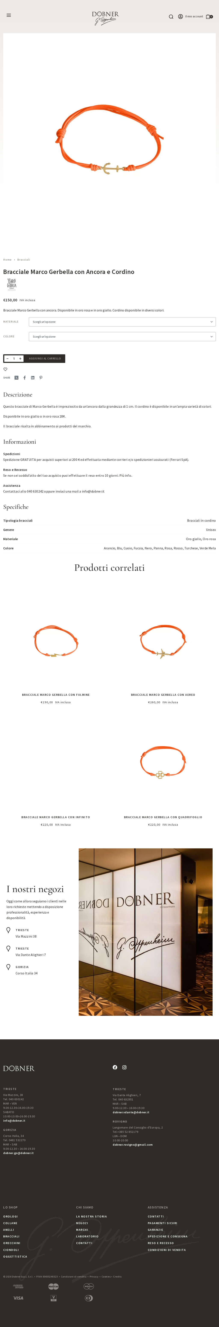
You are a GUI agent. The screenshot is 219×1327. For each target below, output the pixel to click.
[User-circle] (180, 16)
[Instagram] (124, 1067)
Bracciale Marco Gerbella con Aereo (163, 695)
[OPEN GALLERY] (109, 139)
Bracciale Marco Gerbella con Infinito (55, 817)
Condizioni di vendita (74, 1276)
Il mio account (194, 16)
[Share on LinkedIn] (33, 378)
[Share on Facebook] (25, 378)
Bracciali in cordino (201, 520)
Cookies (106, 1276)
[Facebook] (115, 1067)
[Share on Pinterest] (41, 378)
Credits (117, 1276)
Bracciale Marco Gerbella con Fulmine (56, 695)
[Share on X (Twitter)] (16, 378)
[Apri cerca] (171, 16)
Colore (9, 336)
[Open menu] (8, 15)
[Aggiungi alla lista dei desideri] (5, 369)
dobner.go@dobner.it (18, 1153)
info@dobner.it (93, 491)
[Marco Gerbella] (11, 284)
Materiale (11, 321)
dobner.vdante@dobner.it (131, 1112)
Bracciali (23, 259)
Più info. (125, 475)
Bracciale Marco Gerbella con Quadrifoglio (163, 817)
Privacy (94, 1276)
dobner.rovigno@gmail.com (133, 1145)
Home (7, 259)
